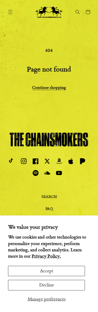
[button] (10, 12)
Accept (46, 271)
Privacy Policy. (46, 256)
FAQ (49, 208)
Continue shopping (49, 87)
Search (49, 196)
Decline (46, 285)
